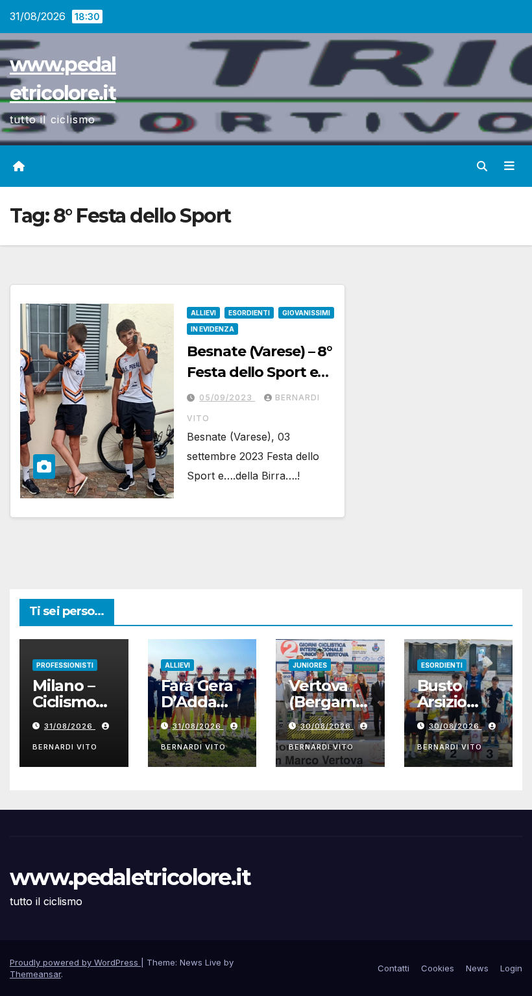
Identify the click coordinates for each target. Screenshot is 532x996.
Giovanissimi (306, 313)
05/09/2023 (227, 397)
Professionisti (64, 665)
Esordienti (249, 313)
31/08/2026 (69, 726)
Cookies (437, 968)
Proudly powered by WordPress (75, 962)
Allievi (203, 313)
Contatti (393, 968)
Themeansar (35, 974)
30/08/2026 (327, 726)
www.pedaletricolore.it (130, 877)
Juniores (310, 665)
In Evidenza (212, 329)
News (477, 968)
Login (511, 968)
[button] (482, 166)
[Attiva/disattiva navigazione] (509, 166)
